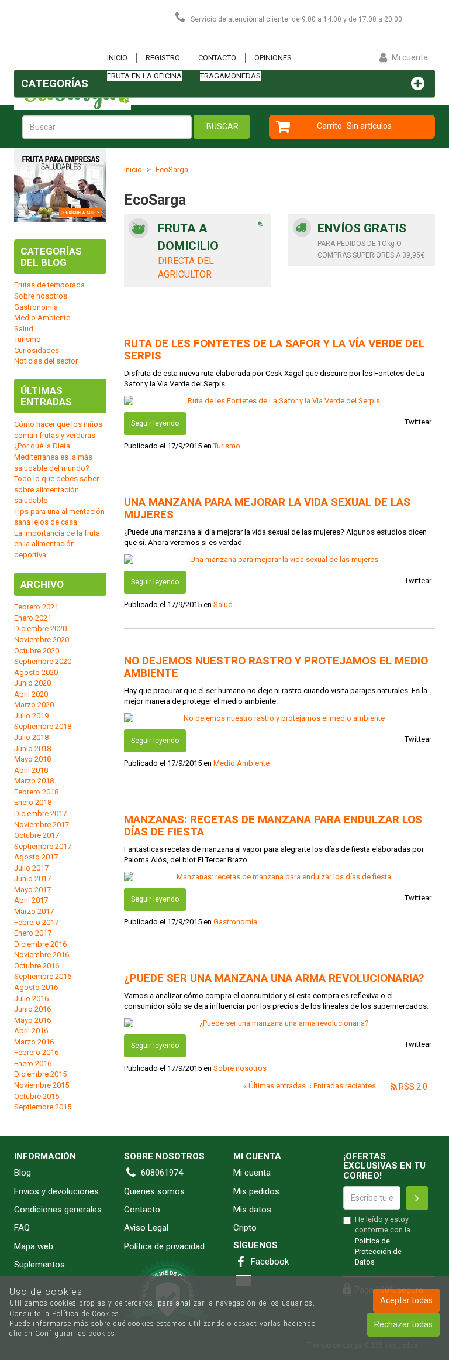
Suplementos (39, 1264)
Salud (223, 604)
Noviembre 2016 (41, 954)
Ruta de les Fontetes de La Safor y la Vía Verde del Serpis (274, 349)
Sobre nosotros (240, 1068)
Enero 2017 (32, 933)
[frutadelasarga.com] (72, 38)
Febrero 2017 (36, 922)
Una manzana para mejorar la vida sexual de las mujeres (267, 508)
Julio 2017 (31, 868)
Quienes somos (154, 1191)
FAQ (22, 1227)
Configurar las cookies (75, 1334)
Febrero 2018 (36, 791)
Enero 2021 (32, 618)
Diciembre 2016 (40, 944)
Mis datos (252, 1209)
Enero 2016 (32, 1063)
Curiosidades (36, 350)
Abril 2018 (31, 770)
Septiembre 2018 (42, 726)
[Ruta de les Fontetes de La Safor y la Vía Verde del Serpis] (280, 401)
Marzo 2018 (34, 780)
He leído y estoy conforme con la (382, 1240)
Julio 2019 (31, 715)
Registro (163, 57)
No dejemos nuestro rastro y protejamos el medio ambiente (276, 667)
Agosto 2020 (36, 672)
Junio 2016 (32, 1009)
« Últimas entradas (274, 1085)
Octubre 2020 (36, 650)
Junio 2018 (32, 748)
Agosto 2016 (36, 987)
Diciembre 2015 (40, 1074)
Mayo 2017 (32, 889)
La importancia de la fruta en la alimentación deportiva (57, 544)
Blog (22, 1172)
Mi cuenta (252, 1172)
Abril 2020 (31, 694)
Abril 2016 (31, 1030)
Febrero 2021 (36, 606)
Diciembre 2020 (40, 628)
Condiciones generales (58, 1209)
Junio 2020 (32, 683)
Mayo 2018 (32, 759)
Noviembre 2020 (41, 639)
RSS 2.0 (412, 1086)
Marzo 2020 (34, 704)
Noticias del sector (46, 361)
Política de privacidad (164, 1246)
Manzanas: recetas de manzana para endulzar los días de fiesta (273, 825)
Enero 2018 (32, 802)
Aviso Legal (146, 1227)
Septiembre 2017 (42, 846)
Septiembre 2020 (42, 661)
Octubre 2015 (36, 1096)
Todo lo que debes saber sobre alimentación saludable (56, 489)
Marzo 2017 (34, 911)
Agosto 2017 (36, 856)
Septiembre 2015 (42, 1106)
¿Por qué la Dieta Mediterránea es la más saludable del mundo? (53, 456)
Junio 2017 (32, 878)
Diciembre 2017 (40, 813)
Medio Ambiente (241, 763)
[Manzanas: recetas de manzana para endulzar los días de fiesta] (280, 877)
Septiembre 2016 (42, 976)
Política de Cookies (85, 1314)
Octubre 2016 (36, 965)
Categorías (54, 83)
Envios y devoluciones (56, 1191)
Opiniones (273, 57)
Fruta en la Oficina (144, 75)
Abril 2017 (31, 900)
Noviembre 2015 (41, 1085)
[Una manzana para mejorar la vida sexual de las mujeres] (280, 560)
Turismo (226, 445)
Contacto (217, 57)
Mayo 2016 (32, 1020)
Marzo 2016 (34, 1041)
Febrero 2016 (36, 1052)
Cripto (245, 1227)
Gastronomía (235, 921)
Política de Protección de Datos (378, 1251)
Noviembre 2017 (41, 824)
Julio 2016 (31, 998)
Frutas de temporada (49, 284)
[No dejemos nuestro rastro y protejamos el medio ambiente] (280, 718)
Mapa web (33, 1246)
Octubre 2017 (36, 835)
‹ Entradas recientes (342, 1085)
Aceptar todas (406, 1300)
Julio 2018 (31, 737)
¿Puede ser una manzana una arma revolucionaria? (274, 978)
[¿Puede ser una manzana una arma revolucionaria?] (280, 1023)
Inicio (117, 57)
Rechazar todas (403, 1324)
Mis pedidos (256, 1191)
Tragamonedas (230, 75)
